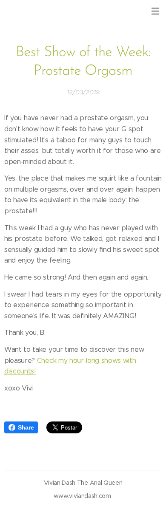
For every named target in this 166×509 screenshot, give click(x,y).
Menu (155, 10)
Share (26, 427)
